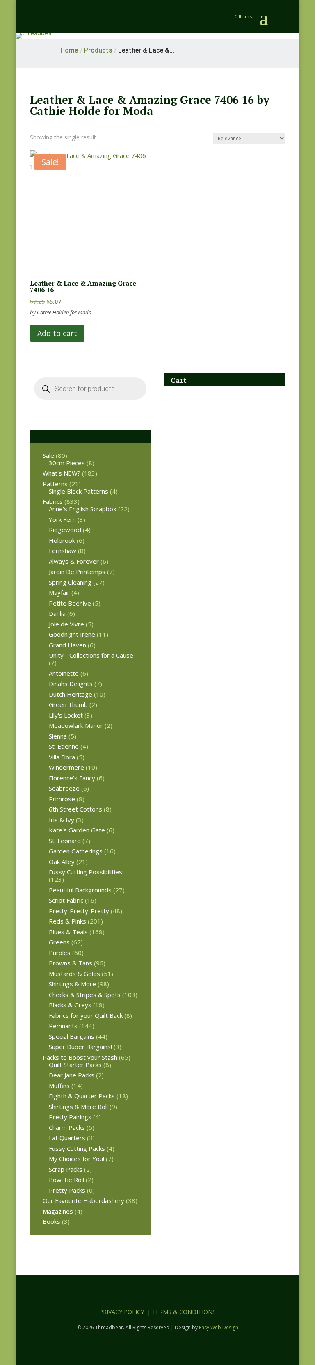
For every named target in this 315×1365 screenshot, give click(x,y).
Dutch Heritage (70, 694)
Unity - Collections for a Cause (91, 655)
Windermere (66, 767)
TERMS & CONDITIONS (184, 1312)
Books (51, 1221)
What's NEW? (61, 473)
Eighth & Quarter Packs (82, 1096)
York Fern (62, 519)
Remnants (63, 1026)
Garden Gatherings (76, 851)
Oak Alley (62, 861)
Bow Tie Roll (66, 1179)
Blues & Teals (68, 932)
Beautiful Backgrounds (80, 890)
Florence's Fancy (72, 778)
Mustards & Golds (74, 973)
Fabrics (53, 501)
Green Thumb (68, 704)
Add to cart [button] (57, 333)
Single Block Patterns (78, 491)
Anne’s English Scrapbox (82, 509)
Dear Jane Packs (71, 1075)
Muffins (59, 1085)
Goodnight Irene (72, 634)
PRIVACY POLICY (121, 1312)
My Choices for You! (76, 1159)
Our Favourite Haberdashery (83, 1200)
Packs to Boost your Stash (80, 1057)
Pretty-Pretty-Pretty (79, 911)
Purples (60, 953)
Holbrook (62, 540)
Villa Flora (62, 757)
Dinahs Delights (71, 683)
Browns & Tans (70, 963)
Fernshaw (62, 550)
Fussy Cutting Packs (77, 1148)
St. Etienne (64, 746)
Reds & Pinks (67, 921)
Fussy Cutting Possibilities (85, 872)
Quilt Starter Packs (75, 1065)
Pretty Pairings (70, 1117)
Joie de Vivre (66, 624)
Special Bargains (71, 1036)
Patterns (55, 484)
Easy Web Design (218, 1327)
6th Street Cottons (75, 809)
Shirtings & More (72, 984)
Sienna (58, 736)
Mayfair (59, 592)
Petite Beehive (70, 603)
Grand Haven (67, 645)
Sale (48, 455)
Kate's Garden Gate (77, 830)
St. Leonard (65, 841)
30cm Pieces (67, 463)
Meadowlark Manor (76, 725)
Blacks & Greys (70, 1005)
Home (69, 50)
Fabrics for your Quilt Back (86, 1015)
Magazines (58, 1211)
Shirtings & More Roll (78, 1106)
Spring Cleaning (70, 582)
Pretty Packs (67, 1190)
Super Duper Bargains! (80, 1047)
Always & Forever (74, 561)
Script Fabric (66, 900)
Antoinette (64, 673)
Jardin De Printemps (77, 571)
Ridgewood (65, 530)
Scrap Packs (65, 1169)
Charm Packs (67, 1127)
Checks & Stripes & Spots (85, 994)
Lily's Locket (66, 715)
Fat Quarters (67, 1138)
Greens (59, 942)
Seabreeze (64, 788)
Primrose (62, 799)
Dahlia (57, 613)
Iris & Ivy (61, 820)
